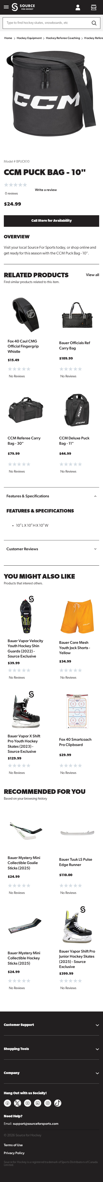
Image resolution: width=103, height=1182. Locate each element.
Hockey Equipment (29, 38)
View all (92, 274)
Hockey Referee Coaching (63, 38)
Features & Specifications (27, 496)
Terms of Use (13, 1145)
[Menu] (6, 7)
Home (8, 38)
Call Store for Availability (51, 221)
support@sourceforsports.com (35, 1123)
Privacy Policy (14, 1153)
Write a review (46, 190)
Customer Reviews (22, 549)
